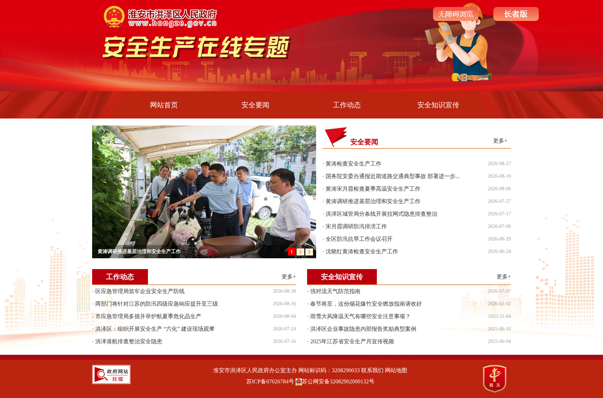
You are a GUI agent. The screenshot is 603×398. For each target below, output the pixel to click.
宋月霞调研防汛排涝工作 (356, 226)
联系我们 (372, 370)
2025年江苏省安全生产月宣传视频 (352, 341)
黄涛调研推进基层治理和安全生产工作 (373, 201)
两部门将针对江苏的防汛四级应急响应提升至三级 (156, 304)
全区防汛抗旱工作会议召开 (359, 239)
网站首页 (164, 105)
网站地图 (396, 370)
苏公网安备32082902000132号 (338, 381)
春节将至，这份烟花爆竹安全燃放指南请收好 (366, 304)
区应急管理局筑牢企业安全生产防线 (140, 291)
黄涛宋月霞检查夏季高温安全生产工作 (373, 189)
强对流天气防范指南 (335, 291)
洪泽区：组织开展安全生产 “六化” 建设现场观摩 (155, 329)
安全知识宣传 (438, 105)
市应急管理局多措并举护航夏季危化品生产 (148, 316)
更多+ (500, 141)
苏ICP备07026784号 (270, 381)
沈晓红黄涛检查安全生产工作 (362, 251)
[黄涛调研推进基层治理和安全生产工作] (204, 191)
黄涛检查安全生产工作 (353, 164)
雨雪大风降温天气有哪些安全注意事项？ (360, 316)
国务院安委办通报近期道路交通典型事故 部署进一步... (393, 176)
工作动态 (347, 105)
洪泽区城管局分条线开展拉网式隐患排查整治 (381, 214)
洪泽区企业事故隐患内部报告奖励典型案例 (363, 329)
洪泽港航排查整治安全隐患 (128, 341)
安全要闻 (255, 105)
